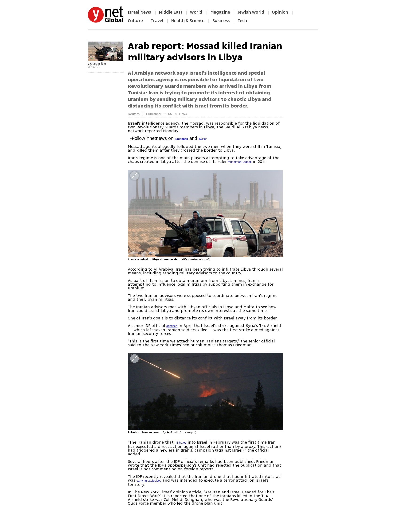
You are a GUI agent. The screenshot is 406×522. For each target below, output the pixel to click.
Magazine (220, 12)
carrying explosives (149, 480)
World (196, 12)
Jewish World (251, 12)
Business (221, 20)
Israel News (139, 12)
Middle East (170, 12)
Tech (242, 20)
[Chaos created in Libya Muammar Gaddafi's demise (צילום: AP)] (205, 213)
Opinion (280, 12)
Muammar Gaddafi (240, 162)
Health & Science (187, 20)
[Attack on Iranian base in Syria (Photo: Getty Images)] (205, 391)
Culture (135, 20)
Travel (157, 20)
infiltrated (181, 442)
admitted (171, 326)
